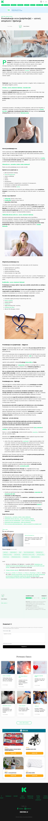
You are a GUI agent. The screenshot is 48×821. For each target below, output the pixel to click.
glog (35, 427)
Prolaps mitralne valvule (12, 570)
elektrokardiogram (29, 552)
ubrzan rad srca (36, 556)
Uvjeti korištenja (22, 796)
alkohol (39, 504)
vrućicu (43, 158)
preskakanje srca (16, 556)
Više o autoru (4, 603)
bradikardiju (8, 200)
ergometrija (21, 365)
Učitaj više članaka (24, 722)
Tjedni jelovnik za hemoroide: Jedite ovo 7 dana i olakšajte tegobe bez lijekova (34, 539)
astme (18, 186)
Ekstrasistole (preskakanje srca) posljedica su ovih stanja (7, 710)
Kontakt (16, 796)
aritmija (6, 552)
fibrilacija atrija (25, 112)
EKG (30, 355)
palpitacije (6, 556)
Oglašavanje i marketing (30, 796)
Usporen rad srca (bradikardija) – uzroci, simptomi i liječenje (20, 520)
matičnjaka (26, 441)
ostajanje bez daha (9, 307)
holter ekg (17, 554)
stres (6, 174)
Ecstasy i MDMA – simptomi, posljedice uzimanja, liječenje (40, 710)
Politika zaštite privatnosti (38, 797)
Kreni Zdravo (4, 599)
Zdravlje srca (9, 16)
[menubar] (41, 2)
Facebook (21, 808)
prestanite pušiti (24, 466)
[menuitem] (41, 2)
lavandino (35, 432)
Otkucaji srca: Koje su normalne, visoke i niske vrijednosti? (24, 709)
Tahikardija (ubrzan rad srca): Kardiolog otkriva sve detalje (7, 679)
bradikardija (14, 552)
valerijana (39, 427)
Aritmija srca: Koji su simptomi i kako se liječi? (40, 680)
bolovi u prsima (8, 300)
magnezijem (38, 492)
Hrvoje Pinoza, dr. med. (17, 10)
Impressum (8, 796)
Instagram (28, 808)
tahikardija (26, 556)
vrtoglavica (7, 303)
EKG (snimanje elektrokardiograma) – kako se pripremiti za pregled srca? (23, 524)
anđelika (4, 429)
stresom (27, 70)
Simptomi (3, 16)
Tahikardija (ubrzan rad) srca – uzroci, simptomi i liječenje (19, 518)
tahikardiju (7, 198)
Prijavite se (24, 646)
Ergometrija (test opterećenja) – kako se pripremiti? (18, 522)
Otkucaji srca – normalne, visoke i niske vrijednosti (17, 517)
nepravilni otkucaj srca (28, 554)
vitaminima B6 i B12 (10, 494)
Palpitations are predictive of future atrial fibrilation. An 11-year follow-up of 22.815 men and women (25, 566)
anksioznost (12, 174)
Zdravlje (37, 706)
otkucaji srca (41, 554)
